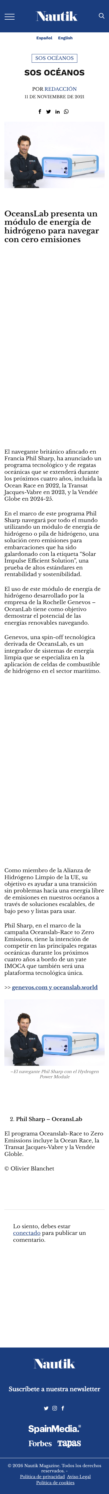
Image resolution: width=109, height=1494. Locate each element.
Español (44, 38)
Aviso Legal (79, 1476)
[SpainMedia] (54, 1430)
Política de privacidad (42, 1476)
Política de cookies (55, 1482)
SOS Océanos (54, 58)
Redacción (60, 89)
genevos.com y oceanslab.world (55, 988)
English (65, 38)
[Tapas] (69, 1446)
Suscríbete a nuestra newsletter (54, 1389)
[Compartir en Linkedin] (57, 112)
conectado (26, 1233)
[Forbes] (40, 1445)
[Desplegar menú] (9, 16)
